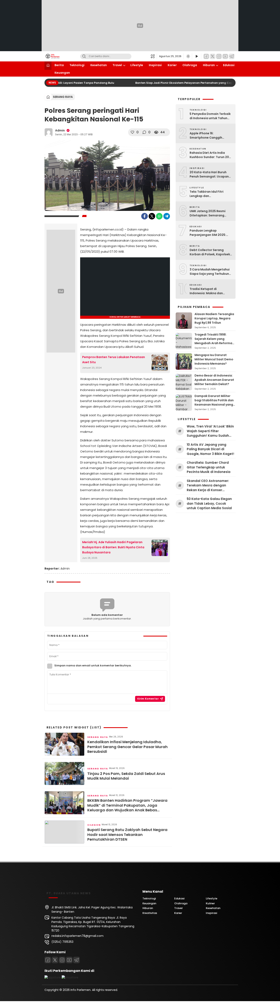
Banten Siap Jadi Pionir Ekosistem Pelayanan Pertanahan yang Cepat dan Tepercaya (191, 83)
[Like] (132, 132)
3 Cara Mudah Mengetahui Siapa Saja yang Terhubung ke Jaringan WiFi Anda (210, 271)
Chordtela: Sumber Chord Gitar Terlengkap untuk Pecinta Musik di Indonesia (208, 467)
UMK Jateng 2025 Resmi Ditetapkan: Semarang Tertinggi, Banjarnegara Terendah (208, 213)
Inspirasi (155, 65)
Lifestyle (136, 65)
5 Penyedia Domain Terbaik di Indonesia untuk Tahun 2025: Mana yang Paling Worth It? (210, 116)
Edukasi (228, 65)
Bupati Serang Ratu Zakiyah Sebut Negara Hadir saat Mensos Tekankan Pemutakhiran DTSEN (127, 834)
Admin (60, 130)
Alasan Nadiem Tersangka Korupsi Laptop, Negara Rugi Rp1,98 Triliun (214, 318)
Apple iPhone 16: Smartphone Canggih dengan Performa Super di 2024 (209, 135)
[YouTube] (225, 56)
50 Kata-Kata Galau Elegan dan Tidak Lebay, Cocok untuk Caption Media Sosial (209, 503)
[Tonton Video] (196, 56)
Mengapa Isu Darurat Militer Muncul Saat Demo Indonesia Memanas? (214, 359)
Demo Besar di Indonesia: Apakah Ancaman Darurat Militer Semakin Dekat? (214, 379)
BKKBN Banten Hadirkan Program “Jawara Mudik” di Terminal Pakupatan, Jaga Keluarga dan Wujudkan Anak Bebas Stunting (127, 805)
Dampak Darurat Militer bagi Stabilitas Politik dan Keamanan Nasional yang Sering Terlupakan (214, 402)
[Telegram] (231, 56)
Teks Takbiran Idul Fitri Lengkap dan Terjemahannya (206, 194)
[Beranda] (47, 65)
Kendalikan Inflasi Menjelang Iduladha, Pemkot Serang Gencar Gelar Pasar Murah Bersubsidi (127, 746)
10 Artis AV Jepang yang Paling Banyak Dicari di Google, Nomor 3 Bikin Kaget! (210, 449)
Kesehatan (98, 65)
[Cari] (84, 56)
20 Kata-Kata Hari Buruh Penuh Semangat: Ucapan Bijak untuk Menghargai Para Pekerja (209, 174)
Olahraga (189, 65)
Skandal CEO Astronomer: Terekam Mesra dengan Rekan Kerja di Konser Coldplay (208, 486)
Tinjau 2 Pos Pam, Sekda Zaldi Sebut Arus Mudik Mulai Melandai (126, 776)
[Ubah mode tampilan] (188, 56)
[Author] (48, 132)
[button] (154, 56)
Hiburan (209, 65)
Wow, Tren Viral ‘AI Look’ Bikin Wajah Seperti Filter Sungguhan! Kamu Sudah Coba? (210, 431)
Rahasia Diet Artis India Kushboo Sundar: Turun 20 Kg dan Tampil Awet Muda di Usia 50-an (211, 155)
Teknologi (76, 65)
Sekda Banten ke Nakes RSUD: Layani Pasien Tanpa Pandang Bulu (61, 83)
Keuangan (62, 73)
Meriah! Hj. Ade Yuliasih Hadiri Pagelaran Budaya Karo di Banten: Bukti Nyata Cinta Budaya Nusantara (113, 547)
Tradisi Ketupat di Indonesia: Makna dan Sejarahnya (206, 291)
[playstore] (70, 977)
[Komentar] (144, 132)
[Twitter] (212, 56)
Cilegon (94, 824)
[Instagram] (219, 56)
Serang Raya (63, 97)
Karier (172, 65)
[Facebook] (206, 56)
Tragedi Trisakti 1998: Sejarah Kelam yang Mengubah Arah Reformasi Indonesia (215, 340)
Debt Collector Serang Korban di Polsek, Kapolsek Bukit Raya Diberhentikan (210, 252)
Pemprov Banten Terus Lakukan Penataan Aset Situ (113, 359)
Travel (117, 65)
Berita (59, 65)
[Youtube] (69, 960)
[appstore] (52, 977)
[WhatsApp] (159, 216)
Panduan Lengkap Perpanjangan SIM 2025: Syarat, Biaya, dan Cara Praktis (208, 232)
